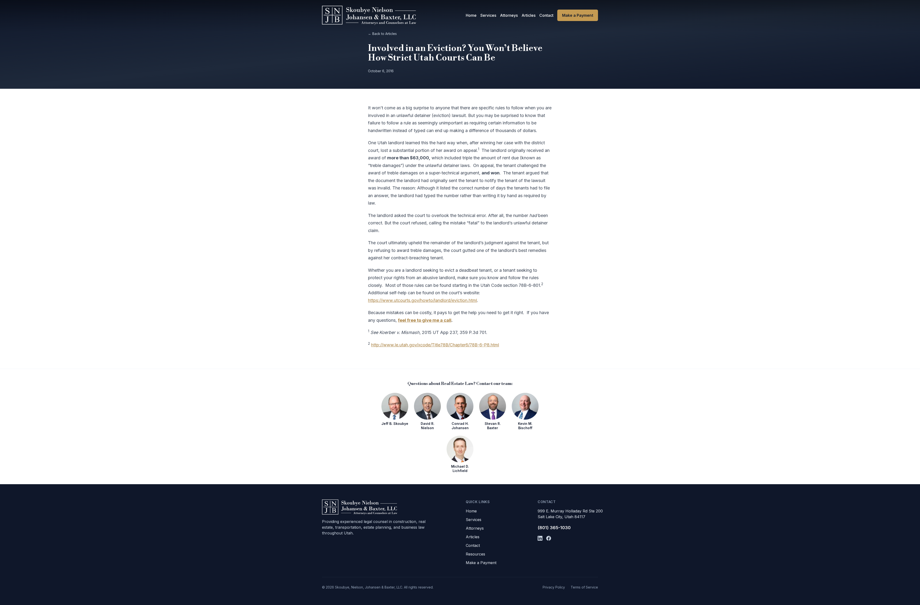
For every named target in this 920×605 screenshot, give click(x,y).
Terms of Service (584, 587)
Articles (528, 15)
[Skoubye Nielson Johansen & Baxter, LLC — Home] (369, 15)
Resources (475, 554)
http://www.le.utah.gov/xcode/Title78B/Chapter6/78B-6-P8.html (435, 344)
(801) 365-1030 (554, 527)
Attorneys (509, 15)
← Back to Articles (382, 34)
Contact (546, 15)
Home (471, 15)
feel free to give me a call (424, 320)
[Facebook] (548, 538)
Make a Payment (577, 15)
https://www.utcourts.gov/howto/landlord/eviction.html (422, 300)
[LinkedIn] (540, 538)
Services (488, 15)
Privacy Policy (554, 587)
